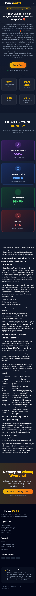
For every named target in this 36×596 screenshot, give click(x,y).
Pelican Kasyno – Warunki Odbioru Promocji (16, 252)
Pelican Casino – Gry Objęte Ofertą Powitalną (17, 254)
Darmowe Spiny (6, 530)
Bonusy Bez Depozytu (8, 528)
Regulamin (4, 549)
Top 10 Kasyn (5, 525)
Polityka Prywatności (7, 546)
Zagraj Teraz (18, 65)
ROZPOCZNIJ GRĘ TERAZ (18, 492)
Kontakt (3, 541)
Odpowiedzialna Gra (7, 544)
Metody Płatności (6, 533)
